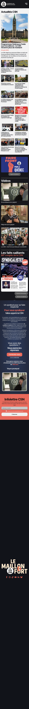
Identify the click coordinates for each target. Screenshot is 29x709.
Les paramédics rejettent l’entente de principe (20, 70)
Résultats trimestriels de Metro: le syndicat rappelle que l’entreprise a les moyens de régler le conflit (21, 118)
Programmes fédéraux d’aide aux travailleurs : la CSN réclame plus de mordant (13, 46)
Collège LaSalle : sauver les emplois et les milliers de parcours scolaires (7, 70)
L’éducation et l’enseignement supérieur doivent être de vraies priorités (7, 134)
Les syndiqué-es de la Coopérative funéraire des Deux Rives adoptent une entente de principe (21, 102)
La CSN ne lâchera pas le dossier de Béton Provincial (7, 100)
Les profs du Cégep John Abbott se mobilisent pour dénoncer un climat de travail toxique (21, 86)
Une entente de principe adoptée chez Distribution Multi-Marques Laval (7, 148)
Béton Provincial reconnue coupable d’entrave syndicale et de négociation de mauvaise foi (21, 149)
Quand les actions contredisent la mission (7, 84)
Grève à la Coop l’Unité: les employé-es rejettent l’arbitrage (7, 116)
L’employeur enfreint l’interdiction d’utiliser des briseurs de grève (21, 134)
